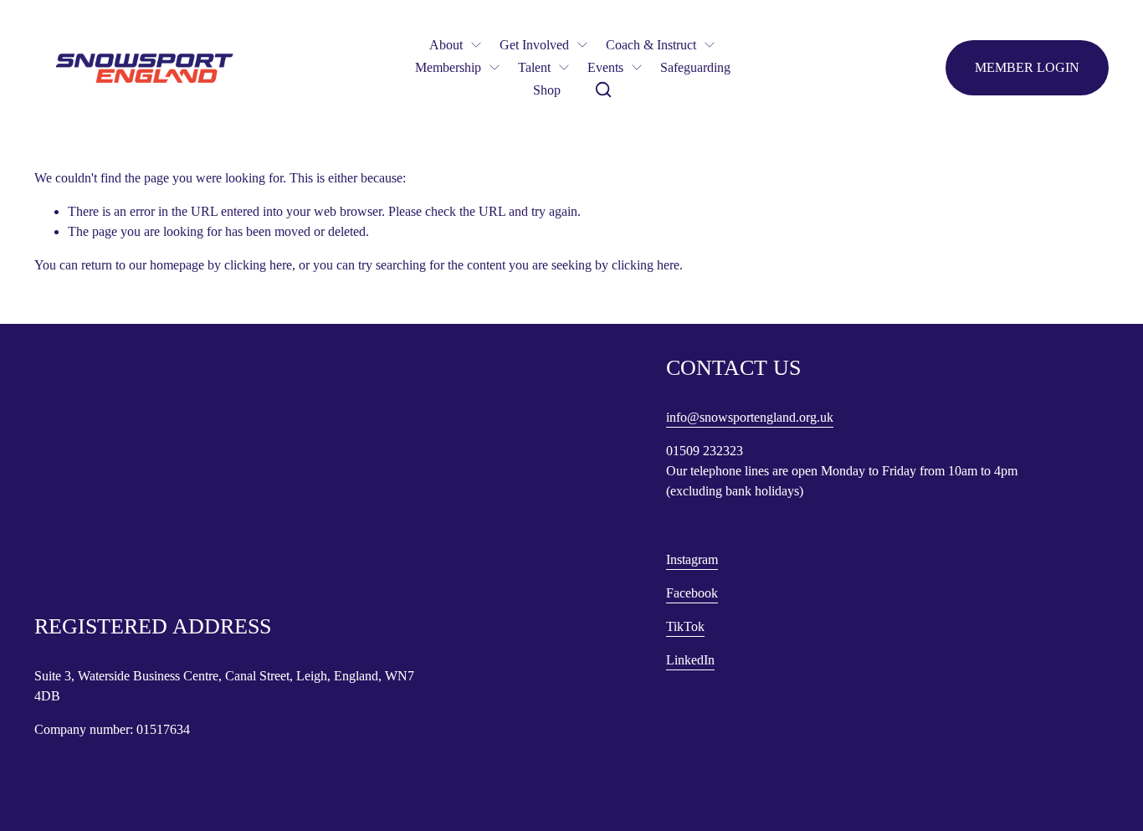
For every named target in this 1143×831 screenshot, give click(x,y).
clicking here (258, 265)
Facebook (692, 593)
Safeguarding (695, 67)
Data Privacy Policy (81, 555)
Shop (547, 90)
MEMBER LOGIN (1027, 67)
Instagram (692, 559)
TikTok (685, 626)
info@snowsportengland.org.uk (749, 417)
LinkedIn (690, 660)
